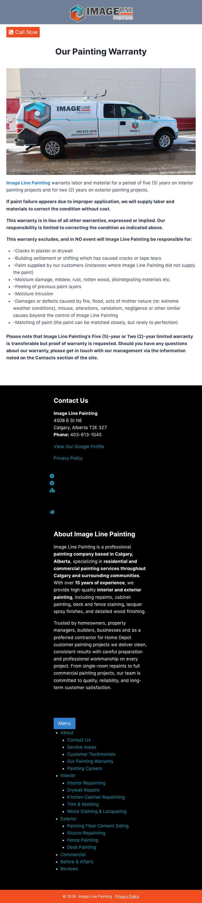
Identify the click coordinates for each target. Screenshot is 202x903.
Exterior (68, 818)
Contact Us (79, 740)
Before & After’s (76, 861)
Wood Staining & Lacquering (97, 811)
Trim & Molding (83, 804)
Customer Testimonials (91, 754)
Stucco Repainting (86, 833)
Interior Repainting (86, 783)
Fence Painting (82, 840)
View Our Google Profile (79, 446)
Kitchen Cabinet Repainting (96, 797)
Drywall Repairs (83, 790)
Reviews (69, 868)
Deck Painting (81, 847)
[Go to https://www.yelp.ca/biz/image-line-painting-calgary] (101, 519)
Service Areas (81, 747)
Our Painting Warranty (90, 761)
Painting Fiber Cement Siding (98, 825)
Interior (67, 775)
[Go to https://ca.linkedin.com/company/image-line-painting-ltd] (101, 505)
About (66, 732)
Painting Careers (84, 768)
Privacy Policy (68, 458)
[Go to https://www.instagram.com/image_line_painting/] (101, 483)
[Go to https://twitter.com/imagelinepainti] (101, 498)
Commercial (72, 854)
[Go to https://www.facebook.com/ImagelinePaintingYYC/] (101, 476)
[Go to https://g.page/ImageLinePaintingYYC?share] (101, 490)
